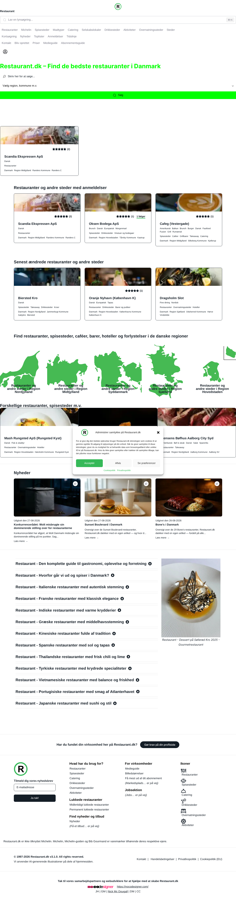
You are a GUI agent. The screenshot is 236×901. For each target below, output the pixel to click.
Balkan (175, 228)
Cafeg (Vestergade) (174, 224)
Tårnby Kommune (128, 237)
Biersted (31, 315)
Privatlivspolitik (124, 470)
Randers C (57, 170)
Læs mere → (21, 541)
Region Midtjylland (22, 170)
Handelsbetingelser (162, 859)
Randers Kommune (41, 170)
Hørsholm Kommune (44, 452)
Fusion (163, 232)
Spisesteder (94, 233)
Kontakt (141, 859)
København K (95, 315)
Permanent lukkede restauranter (89, 809)
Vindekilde (164, 315)
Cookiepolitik (109, 470)
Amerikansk (165, 228)
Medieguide (132, 768)
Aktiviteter (76, 792)
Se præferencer (146, 463)
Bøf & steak (179, 443)
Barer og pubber (122, 307)
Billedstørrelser (134, 773)
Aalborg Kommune (198, 452)
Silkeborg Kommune (197, 241)
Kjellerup (212, 241)
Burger (191, 228)
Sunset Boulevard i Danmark (103, 524)
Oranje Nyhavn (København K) (112, 298)
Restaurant (7, 11)
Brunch (92, 228)
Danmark (8, 170)
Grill (169, 232)
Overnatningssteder (182, 307)
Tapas (110, 302)
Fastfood (206, 228)
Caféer (175, 236)
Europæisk (109, 228)
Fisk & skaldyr (18, 443)
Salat (195, 443)
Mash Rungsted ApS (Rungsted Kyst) (33, 438)
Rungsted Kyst (62, 452)
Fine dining (165, 302)
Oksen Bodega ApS (104, 224)
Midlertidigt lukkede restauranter (89, 804)
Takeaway (194, 236)
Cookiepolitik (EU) (211, 859)
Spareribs (203, 443)
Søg (120, 95)
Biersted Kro (27, 298)
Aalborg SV (214, 452)
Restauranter (10, 166)
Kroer (56, 307)
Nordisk (174, 302)
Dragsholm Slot (172, 298)
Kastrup (140, 237)
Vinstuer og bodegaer (124, 233)
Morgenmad (120, 228)
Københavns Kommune (130, 312)
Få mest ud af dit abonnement (143, 778)
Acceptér (89, 463)
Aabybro (22, 315)
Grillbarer (184, 236)
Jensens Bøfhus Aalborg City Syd (188, 438)
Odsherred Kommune (196, 312)
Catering (204, 236)
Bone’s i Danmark (167, 524)
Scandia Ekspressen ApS (23, 156)
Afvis (118, 463)
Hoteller (196, 307)
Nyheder (75, 821)
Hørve (210, 312)
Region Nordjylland (36, 312)
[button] (158, 432)
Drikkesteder (107, 233)
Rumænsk (177, 232)
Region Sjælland (177, 312)
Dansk (7, 161)
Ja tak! (35, 798)
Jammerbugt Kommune (57, 312)
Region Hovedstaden (108, 237)
